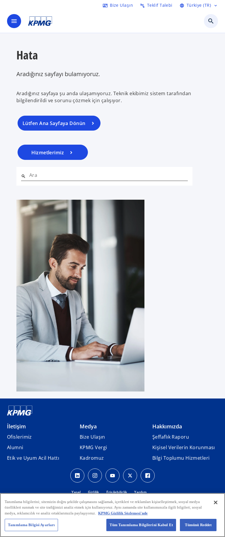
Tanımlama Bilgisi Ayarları (31, 525)
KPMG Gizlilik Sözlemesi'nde (123, 513)
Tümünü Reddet (198, 525)
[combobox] (108, 175)
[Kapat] (215, 502)
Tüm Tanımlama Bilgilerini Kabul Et (141, 525)
